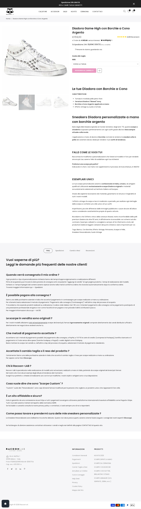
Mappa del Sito (77, 490)
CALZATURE (43, 11)
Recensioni (90, 250)
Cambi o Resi (75, 250)
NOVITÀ (74, 11)
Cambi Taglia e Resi (79, 467)
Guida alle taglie (79, 56)
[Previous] (5, 60)
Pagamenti (76, 459)
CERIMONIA (84, 11)
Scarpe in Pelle (119, 229)
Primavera (109, 229)
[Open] (5, 503)
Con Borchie (87, 229)
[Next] (65, 60)
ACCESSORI (55, 11)
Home (8, 19)
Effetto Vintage (99, 229)
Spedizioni (59, 250)
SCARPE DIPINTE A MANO (103, 459)
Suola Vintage (96, 232)
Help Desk (76, 479)
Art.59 (38, 310)
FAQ (48, 250)
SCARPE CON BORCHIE (102, 467)
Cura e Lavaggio (78, 475)
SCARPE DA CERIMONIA (102, 463)
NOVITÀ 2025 (99, 455)
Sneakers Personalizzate (81, 232)
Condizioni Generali (79, 455)
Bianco (79, 229)
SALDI (65, 11)
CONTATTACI (97, 11)
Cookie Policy (77, 486)
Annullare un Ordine (79, 471)
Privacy (75, 482)
